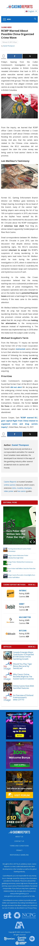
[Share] (14, 56)
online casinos (9, 485)
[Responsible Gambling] (31, 939)
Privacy (19, 850)
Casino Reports (10, 482)
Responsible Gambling (19, 855)
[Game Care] (9, 939)
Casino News (6, 27)
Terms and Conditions (19, 846)
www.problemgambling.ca (18, 894)
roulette (20, 488)
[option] (19, 525)
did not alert (16, 387)
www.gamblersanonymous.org (14, 896)
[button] (30, 542)
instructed (20, 349)
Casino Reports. (25, 932)
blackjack (28, 488)
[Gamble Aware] (21, 939)
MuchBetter (25, 617)
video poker (9, 491)
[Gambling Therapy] (19, 943)
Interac (23, 590)
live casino (21, 491)
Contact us (19, 841)
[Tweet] (30, 56)
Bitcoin (22, 630)
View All (32, 647)
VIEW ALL (32, 585)
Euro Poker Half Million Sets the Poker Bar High (15, 534)
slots (14, 488)
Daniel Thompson (9, 46)
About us (19, 837)
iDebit (21, 604)
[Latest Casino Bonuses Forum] (19, 784)
